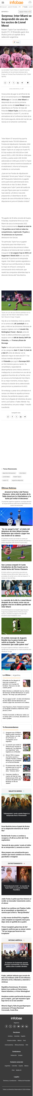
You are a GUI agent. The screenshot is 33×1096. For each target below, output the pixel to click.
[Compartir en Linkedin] (18, 83)
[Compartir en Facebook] (9, 83)
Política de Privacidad (24, 1080)
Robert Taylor (17, 476)
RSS (27, 1045)
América (10, 1036)
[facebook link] (6, 1026)
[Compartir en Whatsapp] (5, 83)
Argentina (7, 1066)
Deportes (4, 11)
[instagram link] (14, 1026)
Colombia (16, 1036)
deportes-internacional (9, 473)
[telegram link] (22, 1026)
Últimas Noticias (19, 1045)
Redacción (14, 1055)
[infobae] (16, 2)
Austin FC (5, 480)
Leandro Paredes (11, 7)
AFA (18, 7)
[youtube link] (18, 1026)
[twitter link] (10, 1026)
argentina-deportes (17, 480)
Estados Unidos (11, 1040)
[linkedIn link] (26, 1026)
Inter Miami (22, 473)
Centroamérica (9, 1045)
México (20, 1040)
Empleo (20, 1055)
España (23, 1036)
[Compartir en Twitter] (13, 83)
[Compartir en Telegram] (22, 83)
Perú (24, 1040)
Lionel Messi (6, 476)
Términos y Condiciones (9, 1080)
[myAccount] (30, 2)
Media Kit (18, 1070)
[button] (3, 2)
